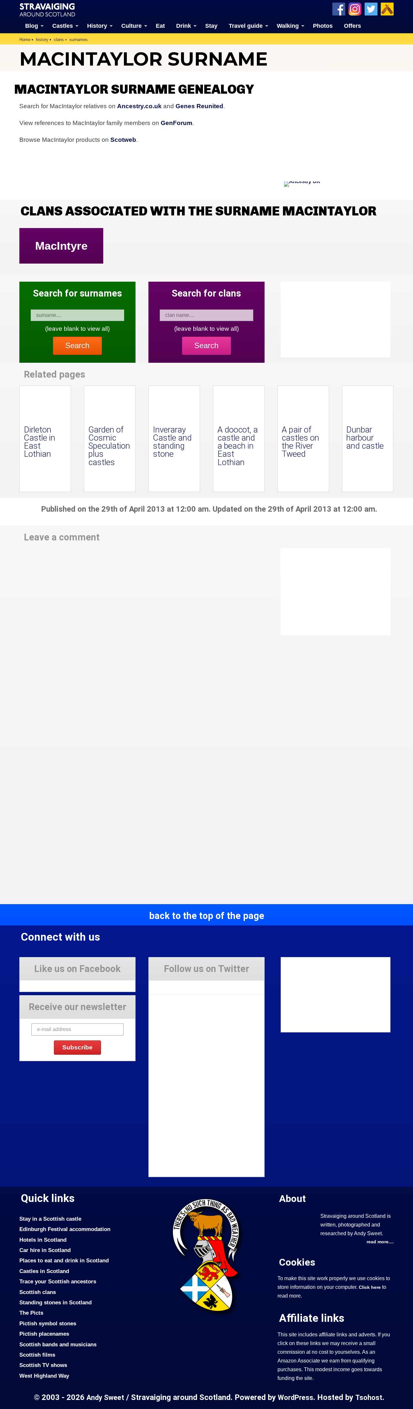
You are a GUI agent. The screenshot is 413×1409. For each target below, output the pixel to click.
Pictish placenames (44, 1334)
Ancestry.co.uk (139, 106)
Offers (352, 26)
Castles (62, 26)
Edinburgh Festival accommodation (64, 1229)
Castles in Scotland (44, 1271)
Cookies (297, 1262)
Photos (323, 26)
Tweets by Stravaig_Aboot (178, 985)
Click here (370, 1287)
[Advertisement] (332, 591)
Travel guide (246, 26)
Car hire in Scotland (45, 1250)
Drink (183, 26)
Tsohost (368, 1397)
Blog (31, 26)
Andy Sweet (105, 1397)
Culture (131, 26)
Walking (288, 26)
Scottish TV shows (43, 1365)
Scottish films (37, 1355)
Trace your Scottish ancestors (57, 1281)
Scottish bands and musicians (57, 1344)
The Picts (31, 1313)
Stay (211, 26)
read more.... (380, 1241)
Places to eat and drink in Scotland (64, 1260)
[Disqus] (142, 637)
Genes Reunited (199, 106)
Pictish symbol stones (47, 1323)
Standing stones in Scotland (55, 1302)
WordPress (295, 1397)
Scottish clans (37, 1292)
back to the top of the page (206, 915)
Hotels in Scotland (42, 1240)
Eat (160, 26)
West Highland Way (44, 1375)
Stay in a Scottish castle (50, 1219)
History (97, 26)
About (292, 1198)
